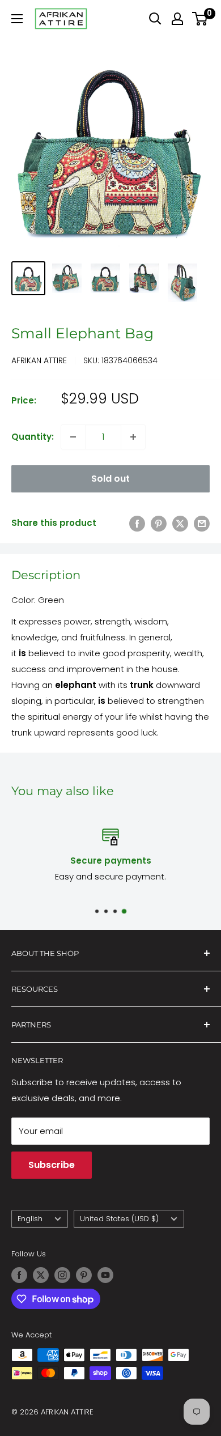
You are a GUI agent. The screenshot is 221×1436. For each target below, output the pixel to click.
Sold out (110, 478)
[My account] (177, 18)
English (30, 1218)
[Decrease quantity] (73, 437)
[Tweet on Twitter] (180, 523)
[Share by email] (202, 523)
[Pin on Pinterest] (159, 523)
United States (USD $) (119, 1218)
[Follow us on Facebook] (19, 1275)
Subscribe (51, 1164)
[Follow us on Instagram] (62, 1275)
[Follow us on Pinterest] (84, 1275)
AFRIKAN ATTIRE (39, 360)
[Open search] (155, 18)
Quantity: (32, 437)
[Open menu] (17, 18)
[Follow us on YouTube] (105, 1275)
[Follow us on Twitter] (41, 1275)
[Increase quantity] (133, 437)
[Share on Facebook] (137, 523)
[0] (200, 19)
